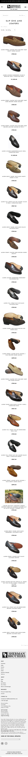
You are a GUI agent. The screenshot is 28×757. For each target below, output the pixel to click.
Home (2, 679)
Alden (2, 665)
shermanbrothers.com (5, 733)
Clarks (2, 670)
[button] (14, 15)
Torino (2, 668)
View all (3, 674)
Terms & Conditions (14, 753)
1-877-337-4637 (4, 700)
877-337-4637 (14, 9)
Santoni (2, 667)
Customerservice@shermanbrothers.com (9, 698)
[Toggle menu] (2, 7)
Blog (2, 681)
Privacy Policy (20, 753)
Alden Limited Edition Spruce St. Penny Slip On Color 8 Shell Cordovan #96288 (14, 583)
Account (2, 693)
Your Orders (3, 684)
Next (5, 26)
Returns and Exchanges (6, 686)
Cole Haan (3, 663)
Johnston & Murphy (5, 672)
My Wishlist (3, 683)
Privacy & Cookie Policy (6, 691)
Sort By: (3, 30)
